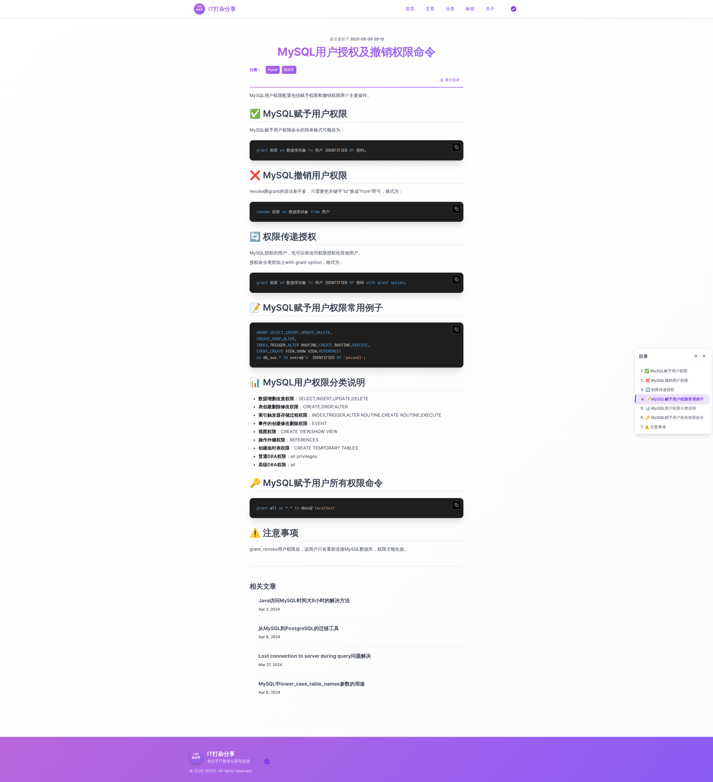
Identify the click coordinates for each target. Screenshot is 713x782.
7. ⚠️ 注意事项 (653, 426)
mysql (272, 69)
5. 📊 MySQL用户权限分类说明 (668, 408)
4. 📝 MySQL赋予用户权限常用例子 (672, 398)
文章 (430, 8)
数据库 (289, 69)
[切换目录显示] (695, 356)
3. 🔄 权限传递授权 (658, 389)
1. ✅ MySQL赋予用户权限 (664, 370)
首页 (410, 8)
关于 (490, 8)
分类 (450, 8)
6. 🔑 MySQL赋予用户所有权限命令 (672, 417)
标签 (470, 8)
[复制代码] (456, 147)
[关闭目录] (704, 356)
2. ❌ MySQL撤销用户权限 (664, 380)
